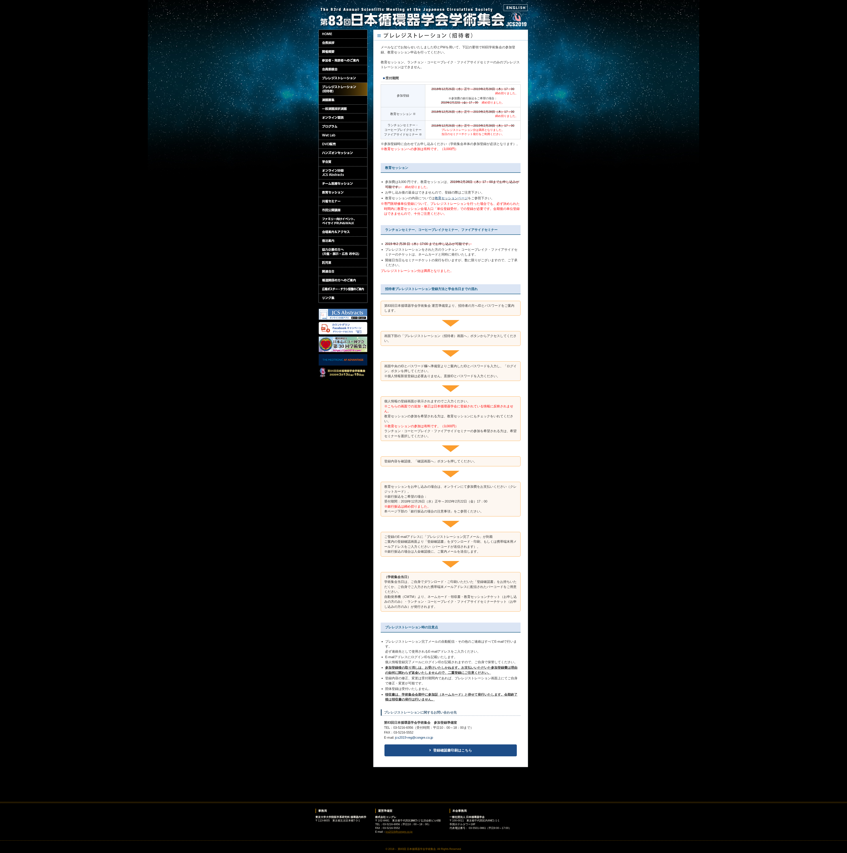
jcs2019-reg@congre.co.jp (414, 737)
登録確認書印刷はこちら (452, 750)
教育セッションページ (451, 198)
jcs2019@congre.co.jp (399, 831)
